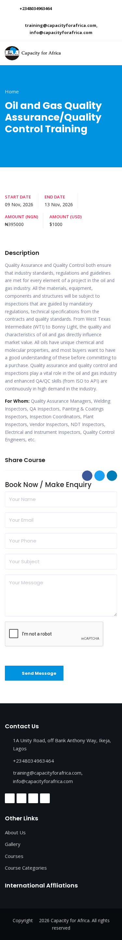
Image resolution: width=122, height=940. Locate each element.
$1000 (55, 224)
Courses (14, 856)
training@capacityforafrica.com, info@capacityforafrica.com (61, 28)
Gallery (12, 844)
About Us (15, 832)
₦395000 (14, 224)
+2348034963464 (36, 8)
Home (12, 91)
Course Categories (26, 867)
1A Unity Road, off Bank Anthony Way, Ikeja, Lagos (62, 744)
